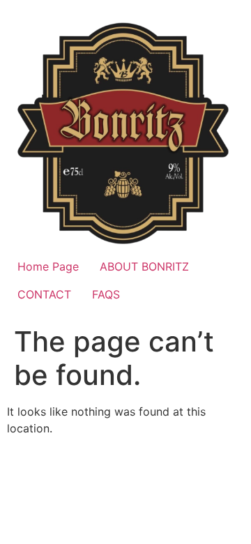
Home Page (48, 266)
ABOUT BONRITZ (144, 266)
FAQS (106, 294)
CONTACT (44, 294)
